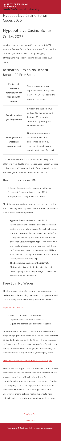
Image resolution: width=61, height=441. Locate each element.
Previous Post (30, 415)
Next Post (30, 421)
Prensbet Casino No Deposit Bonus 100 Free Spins (27, 361)
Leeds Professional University (21, 9)
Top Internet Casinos (13, 308)
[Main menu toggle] (54, 6)
